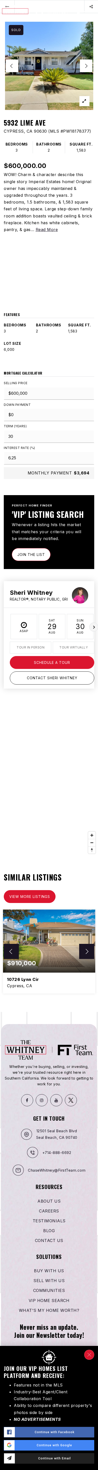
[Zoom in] (91, 835)
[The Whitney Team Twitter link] (71, 1100)
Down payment (17, 405)
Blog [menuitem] (49, 1230)
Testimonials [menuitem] (49, 1220)
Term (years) (15, 426)
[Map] (49, 780)
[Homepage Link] (30, 10)
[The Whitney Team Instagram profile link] (42, 1100)
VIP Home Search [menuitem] (49, 1300)
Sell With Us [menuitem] (49, 1280)
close (89, 1355)
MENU (89, 11)
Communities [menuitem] (49, 1290)
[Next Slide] (86, 66)
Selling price (16, 383)
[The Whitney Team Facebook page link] (27, 1100)
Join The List (31, 554)
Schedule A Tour (52, 662)
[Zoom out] (91, 842)
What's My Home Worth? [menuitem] (49, 1310)
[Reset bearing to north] (91, 850)
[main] (49, 506)
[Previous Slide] (12, 66)
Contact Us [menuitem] (49, 1240)
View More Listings (29, 896)
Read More (47, 229)
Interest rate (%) (19, 448)
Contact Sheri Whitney (52, 678)
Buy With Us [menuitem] (49, 1270)
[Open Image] (49, 66)
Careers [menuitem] (49, 1210)
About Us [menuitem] (49, 1201)
